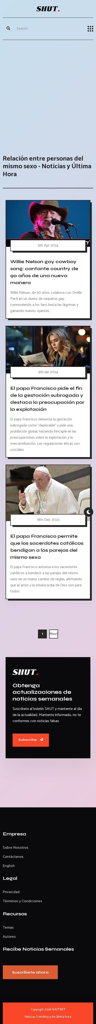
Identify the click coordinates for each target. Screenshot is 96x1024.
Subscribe (28, 740)
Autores (9, 937)
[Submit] (8, 28)
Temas (8, 927)
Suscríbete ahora (30, 972)
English (9, 866)
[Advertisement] (48, 93)
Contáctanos (13, 857)
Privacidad (11, 892)
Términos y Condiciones (22, 901)
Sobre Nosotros (15, 848)
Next (54, 634)
